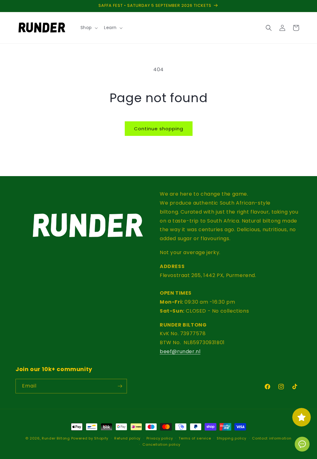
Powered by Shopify (90, 438)
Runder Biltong (56, 438)
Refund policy (127, 438)
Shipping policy (231, 438)
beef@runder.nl (180, 351)
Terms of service (195, 438)
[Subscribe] (120, 386)
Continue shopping (158, 128)
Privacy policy (159, 438)
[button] (88, 27)
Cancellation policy (161, 444)
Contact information (271, 438)
